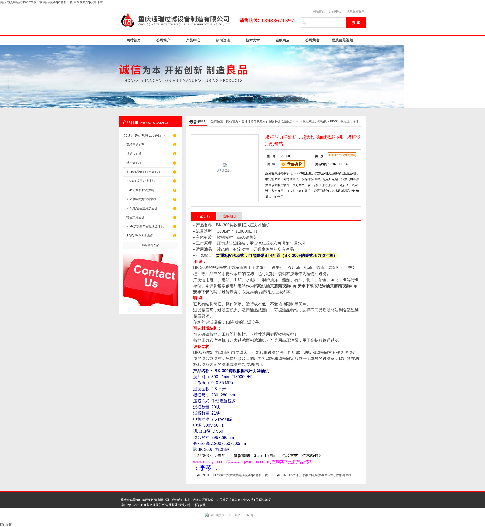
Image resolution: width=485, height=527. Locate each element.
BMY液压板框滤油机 (140, 190)
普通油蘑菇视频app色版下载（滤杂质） (148, 135)
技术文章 (253, 40)
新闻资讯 (223, 40)
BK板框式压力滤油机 (140, 181)
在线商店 (283, 40)
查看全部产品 (150, 245)
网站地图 (265, 500)
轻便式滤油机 (135, 217)
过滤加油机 (133, 153)
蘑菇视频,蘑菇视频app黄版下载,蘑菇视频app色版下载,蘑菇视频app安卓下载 (51, 2)
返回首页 (159, 505)
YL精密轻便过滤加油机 (141, 208)
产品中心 (335, 11)
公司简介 (163, 40)
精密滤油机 (133, 163)
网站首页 (319, 11)
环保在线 (199, 505)
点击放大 (227, 170)
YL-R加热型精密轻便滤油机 (145, 226)
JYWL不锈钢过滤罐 (139, 235)
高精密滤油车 (135, 144)
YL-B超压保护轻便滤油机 (143, 172)
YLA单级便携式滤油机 (141, 199)
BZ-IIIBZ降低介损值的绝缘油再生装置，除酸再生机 (317, 475)
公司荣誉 (312, 40)
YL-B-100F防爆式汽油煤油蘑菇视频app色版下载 (235, 475)
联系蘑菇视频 (355, 11)
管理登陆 (171, 505)
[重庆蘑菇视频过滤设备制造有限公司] (207, 19)
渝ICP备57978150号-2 (136, 505)
